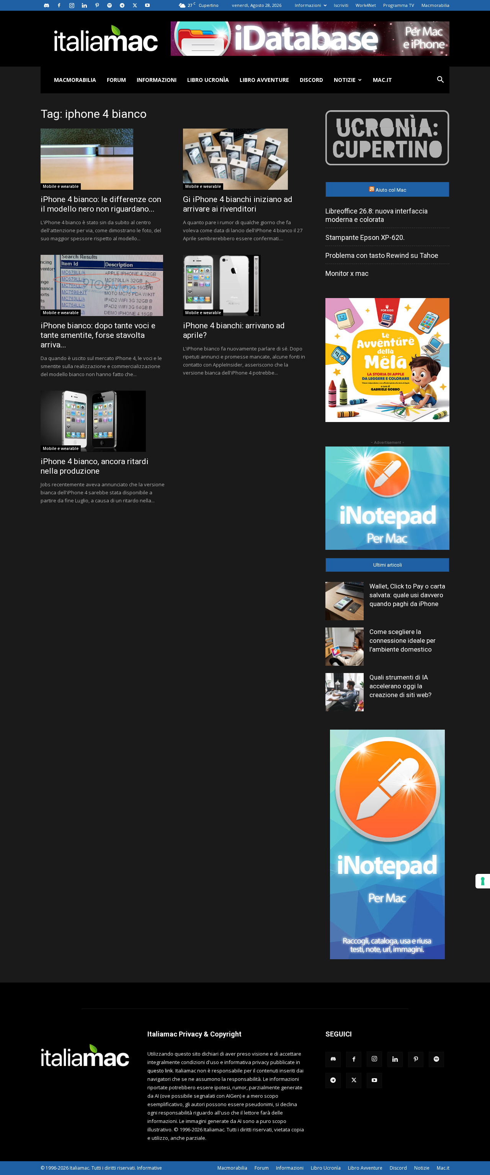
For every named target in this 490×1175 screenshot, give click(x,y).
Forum (116, 79)
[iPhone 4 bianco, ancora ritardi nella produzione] (103, 421)
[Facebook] (59, 5)
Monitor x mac (347, 273)
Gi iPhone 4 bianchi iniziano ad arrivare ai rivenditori (237, 204)
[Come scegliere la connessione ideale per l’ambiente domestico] (344, 646)
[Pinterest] (97, 5)
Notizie (345, 79)
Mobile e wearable (60, 186)
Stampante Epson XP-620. (365, 237)
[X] (134, 5)
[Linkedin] (84, 5)
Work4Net (366, 5)
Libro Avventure (264, 79)
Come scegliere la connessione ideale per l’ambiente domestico (402, 640)
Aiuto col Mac (391, 189)
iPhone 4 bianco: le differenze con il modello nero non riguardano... (101, 204)
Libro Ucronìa (208, 79)
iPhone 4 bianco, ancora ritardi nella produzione (95, 466)
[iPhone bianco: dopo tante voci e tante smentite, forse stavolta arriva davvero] (103, 285)
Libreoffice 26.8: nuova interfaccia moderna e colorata (376, 215)
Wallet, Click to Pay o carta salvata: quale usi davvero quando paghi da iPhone (407, 595)
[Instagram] (71, 5)
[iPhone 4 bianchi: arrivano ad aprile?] (245, 285)
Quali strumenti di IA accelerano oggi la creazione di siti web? (400, 686)
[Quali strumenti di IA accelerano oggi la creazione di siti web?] (344, 692)
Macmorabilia (435, 5)
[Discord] (46, 5)
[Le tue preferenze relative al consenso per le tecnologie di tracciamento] (482, 881)
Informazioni (308, 5)
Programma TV (398, 5)
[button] (440, 80)
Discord (311, 79)
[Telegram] (122, 5)
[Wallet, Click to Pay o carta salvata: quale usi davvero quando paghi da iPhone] (344, 601)
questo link (160, 1070)
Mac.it (382, 79)
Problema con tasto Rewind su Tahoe (381, 255)
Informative (149, 1168)
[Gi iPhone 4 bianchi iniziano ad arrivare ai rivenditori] (245, 159)
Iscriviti (341, 5)
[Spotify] (109, 5)
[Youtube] (147, 5)
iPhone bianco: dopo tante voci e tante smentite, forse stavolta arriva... (98, 335)
